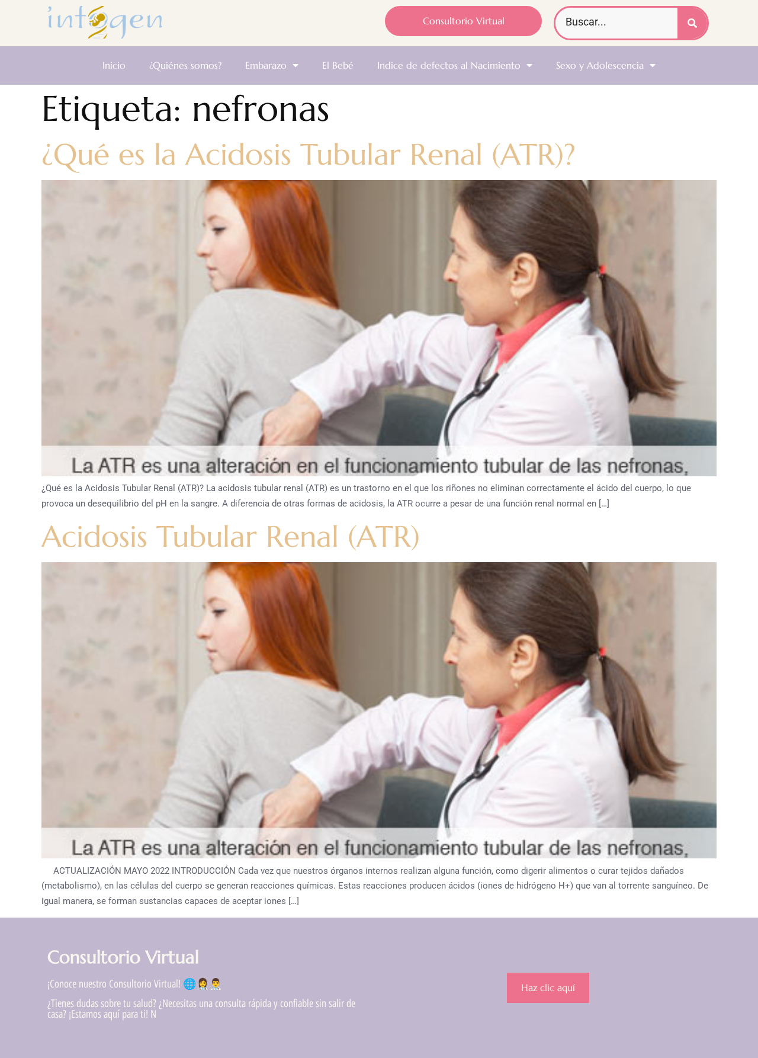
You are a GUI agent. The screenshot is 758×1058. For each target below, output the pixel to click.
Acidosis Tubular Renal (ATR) (230, 536)
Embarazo (266, 65)
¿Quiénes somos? (185, 65)
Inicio (114, 65)
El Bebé (338, 65)
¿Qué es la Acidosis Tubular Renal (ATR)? (308, 154)
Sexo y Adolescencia (600, 65)
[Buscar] (692, 23)
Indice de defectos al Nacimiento (449, 65)
